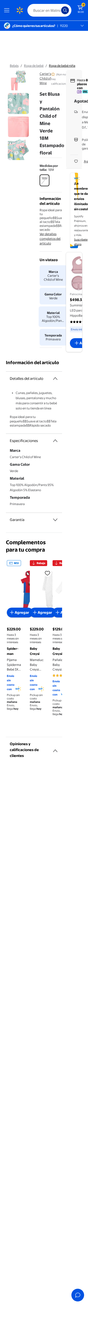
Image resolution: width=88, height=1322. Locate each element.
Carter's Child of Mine (45, 78)
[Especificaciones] (55, 441)
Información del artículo (32, 362)
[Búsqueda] (65, 10)
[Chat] (77, 1295)
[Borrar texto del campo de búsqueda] (59, 10)
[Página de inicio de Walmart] (19, 10)
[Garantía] (55, 520)
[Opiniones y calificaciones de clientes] (55, 749)
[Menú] (8, 10)
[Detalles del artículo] (55, 379)
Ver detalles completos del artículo (50, 238)
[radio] (44, 180)
